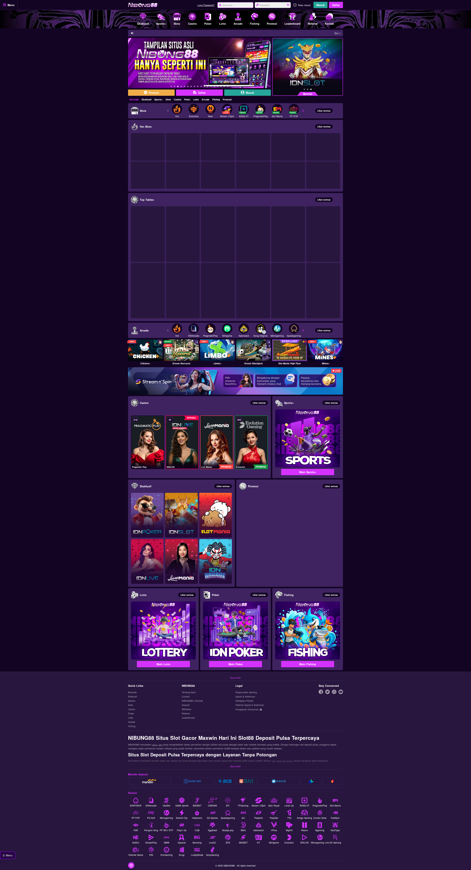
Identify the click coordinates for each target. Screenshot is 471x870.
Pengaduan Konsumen (248, 709)
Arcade (205, 99)
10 (201, 87)
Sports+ (158, 99)
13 (211, 87)
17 (224, 87)
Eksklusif (146, 99)
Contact (186, 696)
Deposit (186, 705)
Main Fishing (307, 664)
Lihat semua (323, 110)
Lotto (196, 99)
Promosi (227, 99)
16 (220, 87)
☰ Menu (8, 855)
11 (204, 87)
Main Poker (236, 664)
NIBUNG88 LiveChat (192, 700)
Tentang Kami (189, 692)
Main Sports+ (307, 472)
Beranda (134, 99)
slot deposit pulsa (282, 761)
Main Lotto (163, 664)
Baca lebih (235, 677)
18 (227, 87)
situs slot (157, 745)
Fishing (216, 99)
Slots (168, 99)
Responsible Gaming (246, 692)
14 (214, 87)
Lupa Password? (206, 5)
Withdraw (186, 709)
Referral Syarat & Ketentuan (250, 705)
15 (217, 87)
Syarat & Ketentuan (245, 696)
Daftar (336, 5)
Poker (187, 99)
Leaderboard (188, 717)
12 (207, 87)
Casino (177, 99)
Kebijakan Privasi (244, 700)
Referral (186, 713)
